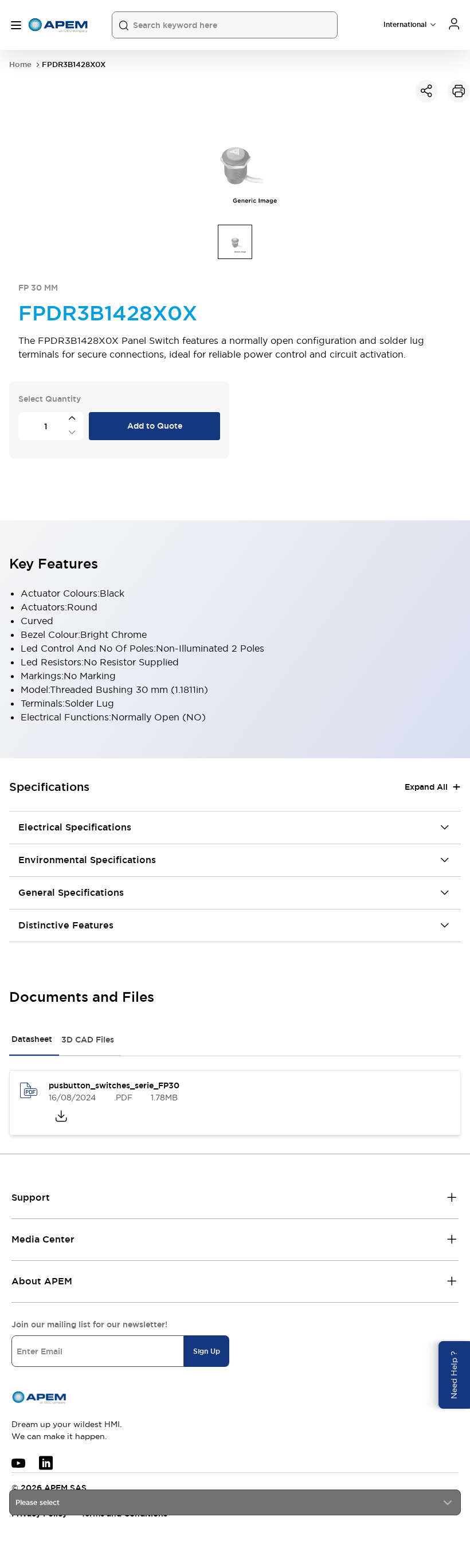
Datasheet (31, 1039)
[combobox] (235, 1502)
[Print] (458, 91)
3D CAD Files (87, 1039)
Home (20, 64)
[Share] (426, 91)
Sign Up (206, 1351)
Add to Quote (154, 426)
